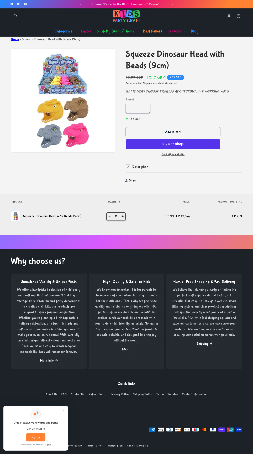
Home (15, 39)
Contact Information (194, 394)
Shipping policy (115, 445)
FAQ (125, 349)
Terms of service (95, 445)
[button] (15, 16)
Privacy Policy (119, 394)
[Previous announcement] (81, 4)
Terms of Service (167, 394)
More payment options (173, 153)
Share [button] (132, 180)
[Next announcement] (172, 4)
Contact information (137, 445)
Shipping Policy (142, 394)
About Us (51, 394)
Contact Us (78, 394)
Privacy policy (75, 445)
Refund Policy (97, 394)
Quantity (130, 99)
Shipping (147, 83)
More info (47, 360)
